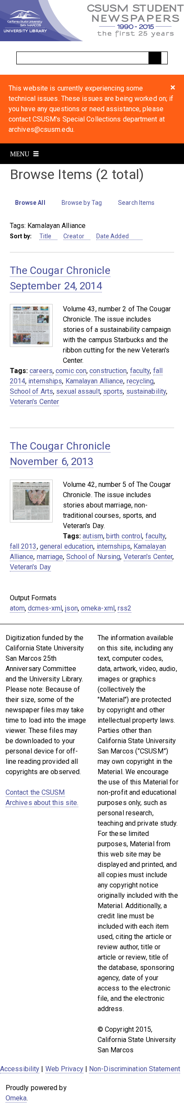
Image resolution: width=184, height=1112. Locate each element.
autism (93, 536)
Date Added (113, 236)
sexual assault (78, 391)
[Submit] (154, 58)
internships (45, 381)
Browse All (30, 202)
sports (113, 391)
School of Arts (31, 391)
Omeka (16, 1098)
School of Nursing (93, 557)
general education (67, 546)
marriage (50, 557)
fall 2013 (23, 546)
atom (17, 608)
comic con (71, 371)
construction (108, 371)
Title (45, 236)
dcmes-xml (45, 608)
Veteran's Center (34, 402)
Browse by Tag (82, 202)
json (71, 608)
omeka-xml (98, 608)
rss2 (124, 608)
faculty (140, 371)
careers (41, 371)
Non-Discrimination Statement (134, 1069)
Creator (73, 236)
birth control (124, 536)
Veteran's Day (30, 567)
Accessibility (19, 1069)
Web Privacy (64, 1069)
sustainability (146, 391)
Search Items (136, 202)
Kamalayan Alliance (94, 381)
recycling (140, 381)
